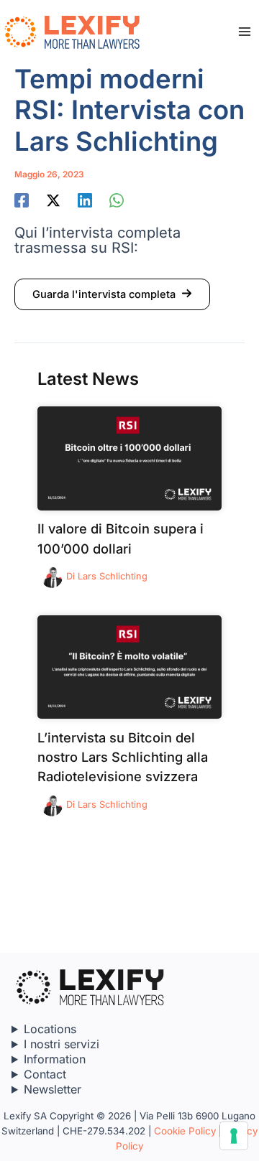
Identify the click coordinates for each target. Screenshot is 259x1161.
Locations (50, 1029)
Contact (45, 1074)
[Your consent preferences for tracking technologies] (233, 1136)
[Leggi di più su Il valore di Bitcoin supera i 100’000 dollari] (129, 457)
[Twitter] (53, 200)
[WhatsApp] (116, 200)
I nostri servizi (61, 1044)
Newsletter (52, 1089)
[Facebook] (21, 200)
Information (55, 1059)
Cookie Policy (185, 1131)
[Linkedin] (85, 200)
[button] (112, 294)
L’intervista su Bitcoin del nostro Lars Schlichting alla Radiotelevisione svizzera (122, 757)
